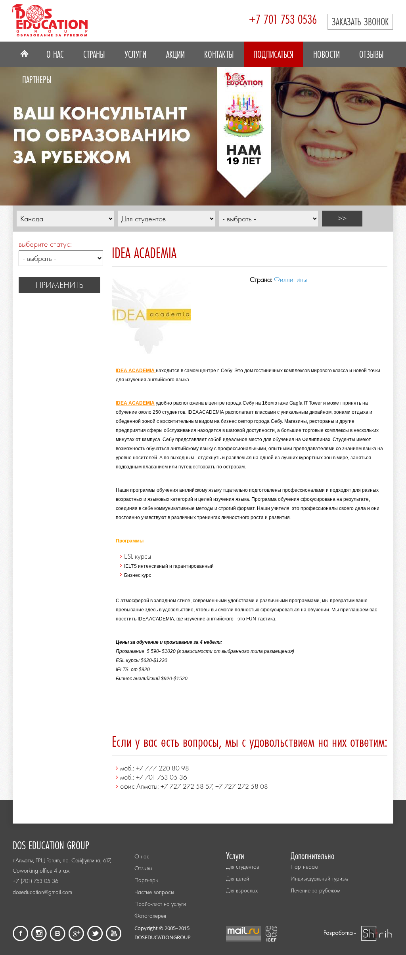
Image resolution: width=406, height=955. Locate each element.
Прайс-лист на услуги (160, 904)
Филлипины (290, 279)
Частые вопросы (154, 892)
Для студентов (242, 867)
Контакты (219, 54)
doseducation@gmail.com (42, 892)
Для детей (237, 879)
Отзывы (371, 54)
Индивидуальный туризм (319, 879)
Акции (175, 54)
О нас (54, 54)
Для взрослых (242, 890)
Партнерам (304, 867)
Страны (94, 54)
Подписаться (273, 54)
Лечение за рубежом (315, 890)
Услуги (135, 54)
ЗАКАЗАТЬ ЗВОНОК (360, 22)
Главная (24, 54)
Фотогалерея (150, 916)
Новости (326, 54)
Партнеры (37, 79)
